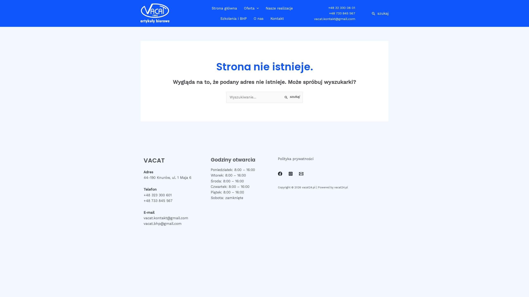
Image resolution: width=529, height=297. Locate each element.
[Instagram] (290, 174)
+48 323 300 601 (158, 195)
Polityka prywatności (295, 159)
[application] (257, 8)
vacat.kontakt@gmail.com (334, 19)
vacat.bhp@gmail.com (163, 224)
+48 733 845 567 (342, 13)
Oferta (249, 8)
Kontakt (277, 18)
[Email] (301, 174)
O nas (258, 18)
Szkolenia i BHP (233, 18)
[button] (380, 13)
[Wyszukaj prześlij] (292, 97)
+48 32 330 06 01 (341, 8)
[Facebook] (280, 174)
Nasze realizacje (279, 8)
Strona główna (224, 8)
